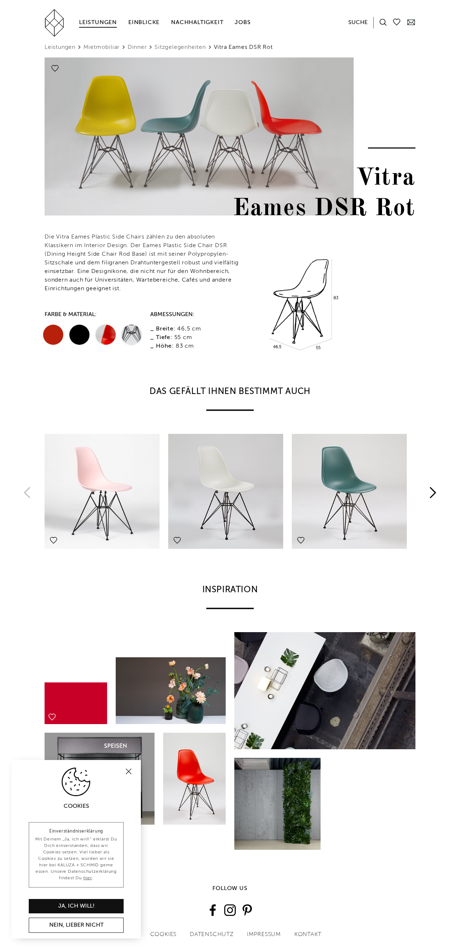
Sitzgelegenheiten (180, 47)
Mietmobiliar (101, 47)
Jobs (242, 23)
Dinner (137, 47)
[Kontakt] (411, 22)
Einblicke (144, 23)
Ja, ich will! (76, 906)
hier (87, 878)
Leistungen (98, 23)
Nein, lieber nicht (76, 925)
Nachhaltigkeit (197, 23)
